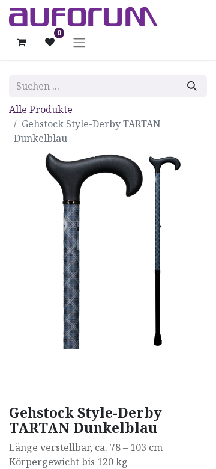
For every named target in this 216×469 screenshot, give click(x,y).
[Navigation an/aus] (79, 42)
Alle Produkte (41, 109)
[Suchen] (192, 86)
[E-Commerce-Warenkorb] (21, 42)
